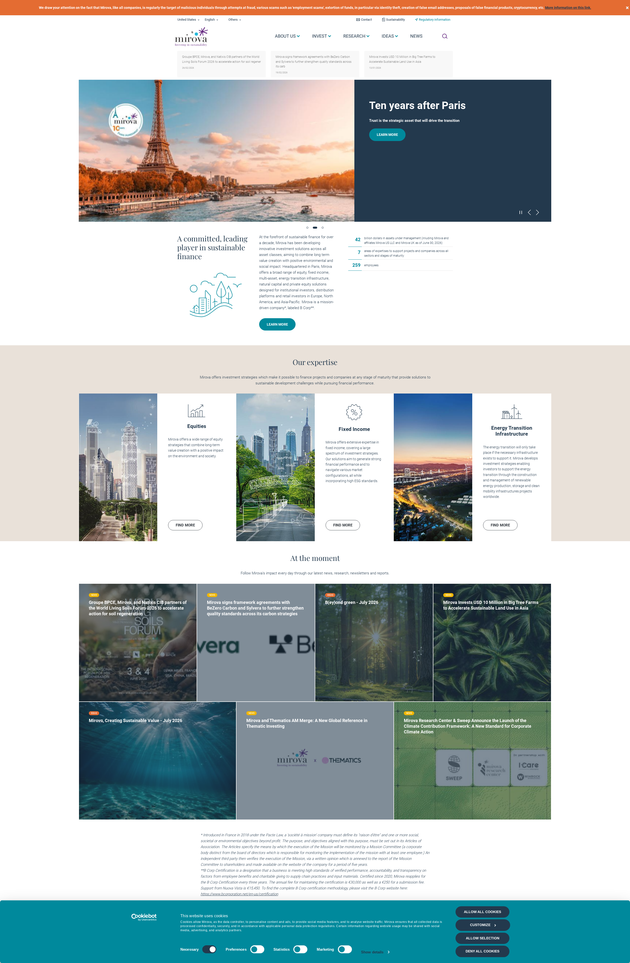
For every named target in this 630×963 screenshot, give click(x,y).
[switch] (257, 949)
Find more (106, 641)
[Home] (191, 37)
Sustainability (395, 19)
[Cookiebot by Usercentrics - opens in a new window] (144, 917)
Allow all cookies (482, 912)
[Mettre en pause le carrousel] (521, 212)
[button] (307, 228)
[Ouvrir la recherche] (445, 36)
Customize (480, 925)
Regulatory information (434, 19)
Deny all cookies (482, 951)
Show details (372, 952)
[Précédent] (529, 212)
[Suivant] (537, 212)
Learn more (387, 201)
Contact (366, 19)
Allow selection (482, 938)
